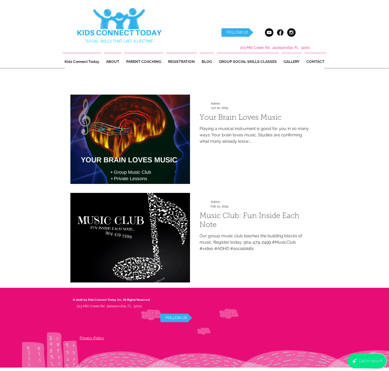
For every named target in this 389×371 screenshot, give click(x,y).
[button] (237, 32)
